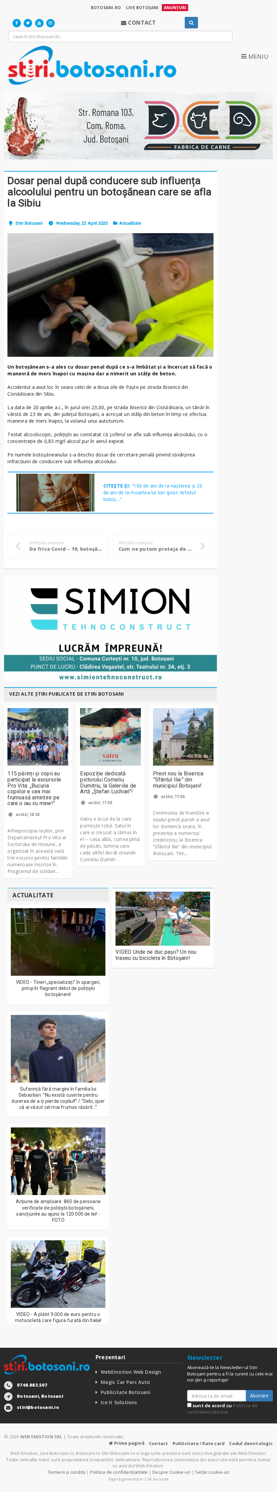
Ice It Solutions (119, 1402)
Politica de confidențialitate (222, 1408)
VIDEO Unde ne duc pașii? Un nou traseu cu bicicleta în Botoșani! (156, 955)
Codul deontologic (251, 1443)
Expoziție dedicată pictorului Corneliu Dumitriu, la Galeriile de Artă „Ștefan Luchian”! (108, 782)
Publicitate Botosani (125, 1392)
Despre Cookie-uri (171, 1472)
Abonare (259, 1395)
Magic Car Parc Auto (125, 1382)
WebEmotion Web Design (131, 1372)
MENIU (257, 56)
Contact (158, 1443)
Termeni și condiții (67, 1472)
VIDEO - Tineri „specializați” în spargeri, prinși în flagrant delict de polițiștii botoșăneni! (58, 988)
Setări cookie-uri (212, 1472)
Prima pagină (129, 1443)
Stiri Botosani (29, 223)
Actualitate (130, 223)
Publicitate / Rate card (199, 1443)
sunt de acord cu (222, 1408)
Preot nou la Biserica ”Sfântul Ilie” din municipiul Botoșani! (178, 779)
